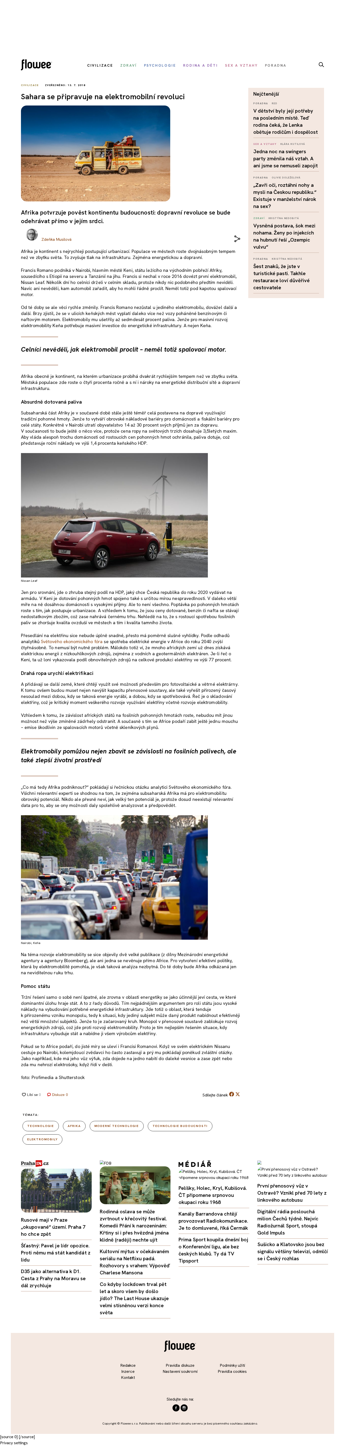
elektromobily (42, 1139)
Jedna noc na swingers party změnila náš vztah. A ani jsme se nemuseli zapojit (285, 158)
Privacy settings (14, 1442)
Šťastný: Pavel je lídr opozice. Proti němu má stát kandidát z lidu (55, 1252)
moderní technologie (116, 1126)
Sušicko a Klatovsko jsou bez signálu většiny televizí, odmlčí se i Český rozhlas (292, 1251)
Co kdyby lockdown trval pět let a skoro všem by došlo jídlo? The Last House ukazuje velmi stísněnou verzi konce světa (134, 1298)
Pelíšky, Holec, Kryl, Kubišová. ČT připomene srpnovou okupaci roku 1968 (213, 1195)
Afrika (74, 1126)
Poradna (260, 103)
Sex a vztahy (265, 144)
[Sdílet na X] (237, 1094)
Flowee (38, 65)
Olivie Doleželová (286, 177)
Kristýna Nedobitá (283, 218)
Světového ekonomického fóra (72, 641)
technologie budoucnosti (180, 1126)
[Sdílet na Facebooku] (231, 1095)
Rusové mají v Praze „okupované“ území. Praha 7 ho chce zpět (53, 1227)
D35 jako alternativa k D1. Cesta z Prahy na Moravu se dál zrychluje (53, 1278)
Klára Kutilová (292, 144)
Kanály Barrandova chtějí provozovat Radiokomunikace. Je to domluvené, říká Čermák (213, 1221)
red (274, 103)
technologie (40, 1126)
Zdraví (259, 218)
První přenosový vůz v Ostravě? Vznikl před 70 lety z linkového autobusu (292, 1192)
